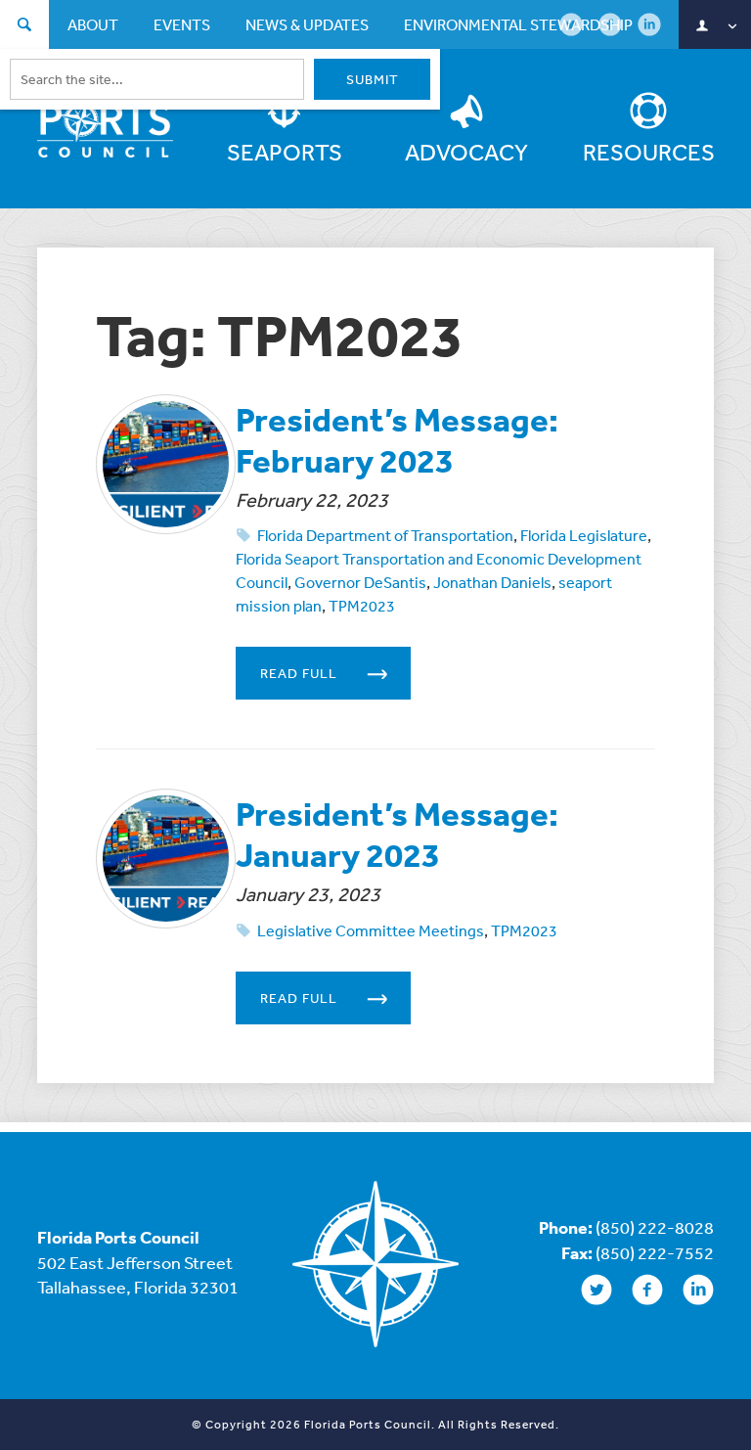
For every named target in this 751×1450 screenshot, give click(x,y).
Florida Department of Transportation (385, 535)
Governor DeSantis (360, 582)
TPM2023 (362, 605)
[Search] (24, 27)
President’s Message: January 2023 (397, 834)
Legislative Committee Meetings (370, 930)
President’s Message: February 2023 (397, 439)
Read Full (298, 673)
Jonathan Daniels (492, 582)
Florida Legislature (583, 535)
